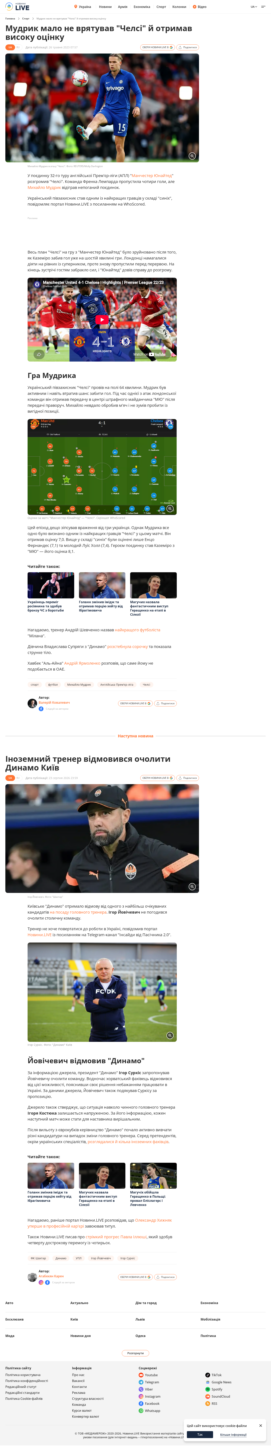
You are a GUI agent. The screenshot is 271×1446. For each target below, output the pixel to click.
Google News (222, 1382)
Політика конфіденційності (26, 1381)
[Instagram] (41, 1282)
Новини (105, 7)
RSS (214, 1403)
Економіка (142, 7)
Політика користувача (22, 1375)
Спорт (161, 7)
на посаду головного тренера (78, 912)
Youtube (151, 1375)
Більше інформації (233, 1434)
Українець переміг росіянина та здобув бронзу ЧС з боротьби (46, 606)
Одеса (141, 1336)
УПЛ (79, 1258)
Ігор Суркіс (127, 1258)
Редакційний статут (21, 1387)
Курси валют (82, 1410)
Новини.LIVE (40, 934)
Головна (10, 18)
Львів (140, 1319)
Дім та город (146, 1303)
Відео (202, 7)
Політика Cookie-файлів (23, 1398)
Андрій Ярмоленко (82, 663)
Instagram (152, 1396)
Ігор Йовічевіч (101, 1258)
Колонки (179, 7)
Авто (9, 1303)
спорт (35, 684)
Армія (122, 7)
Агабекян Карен (51, 1276)
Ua (253, 7)
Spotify (217, 1389)
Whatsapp (152, 1411)
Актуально (79, 1303)
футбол (53, 684)
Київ (74, 1319)
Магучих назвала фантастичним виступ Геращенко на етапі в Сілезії (149, 608)
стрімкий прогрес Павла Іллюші (116, 1236)
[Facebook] (41, 708)
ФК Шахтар (38, 1258)
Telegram (152, 1382)
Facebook (152, 1403)
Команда (79, 1404)
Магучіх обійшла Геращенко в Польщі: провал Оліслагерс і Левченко (148, 1198)
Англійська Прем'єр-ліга (116, 684)
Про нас (78, 1375)
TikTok (217, 1375)
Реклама (78, 1392)
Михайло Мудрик (44, 187)
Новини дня (80, 1336)
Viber (149, 1389)
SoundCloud (221, 1396)
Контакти (79, 1387)
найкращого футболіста (137, 630)
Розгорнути (135, 1353)
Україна (85, 7)
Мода (9, 1336)
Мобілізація (210, 1319)
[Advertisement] (100, 230)
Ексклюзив (14, 1319)
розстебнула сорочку (127, 646)
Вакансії (78, 1381)
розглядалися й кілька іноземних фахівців (128, 1141)
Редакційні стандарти (22, 1392)
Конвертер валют (85, 1416)
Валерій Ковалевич (54, 702)
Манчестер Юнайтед (152, 175)
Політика (208, 1336)
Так (200, 1434)
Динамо (61, 1258)
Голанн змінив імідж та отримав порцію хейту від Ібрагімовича (101, 606)
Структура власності (88, 1398)
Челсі (146, 684)
